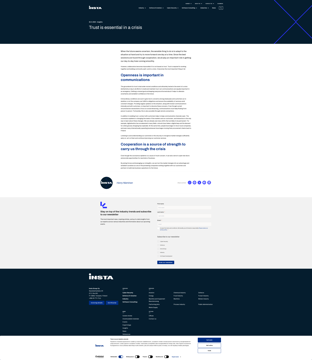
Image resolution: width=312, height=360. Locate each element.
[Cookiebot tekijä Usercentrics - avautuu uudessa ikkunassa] (99, 357)
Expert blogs (127, 325)
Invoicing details (97, 303)
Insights (125, 328)
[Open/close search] (221, 8)
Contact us (152, 319)
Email (159, 220)
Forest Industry (203, 296)
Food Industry (178, 296)
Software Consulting (130, 302)
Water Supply (153, 307)
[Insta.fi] (95, 8)
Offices (151, 316)
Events (125, 322)
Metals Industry (203, 299)
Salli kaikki (209, 340)
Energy (151, 296)
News (124, 331)
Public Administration (205, 304)
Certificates (112, 303)
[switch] (137, 356)
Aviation (151, 293)
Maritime (177, 299)
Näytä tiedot (175, 356)
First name (160, 203)
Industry (125, 299)
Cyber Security (128, 293)
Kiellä (209, 350)
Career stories (127, 316)
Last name (160, 212)
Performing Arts (154, 304)
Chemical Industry (180, 293)
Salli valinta (209, 345)
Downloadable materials (131, 319)
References (126, 334)
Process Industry (179, 304)
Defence (201, 293)
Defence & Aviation (129, 296)
